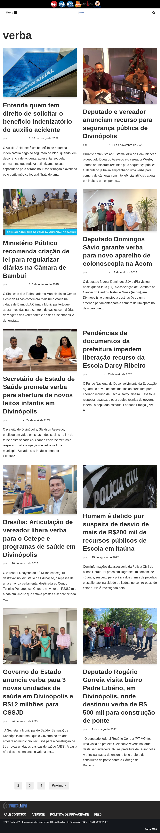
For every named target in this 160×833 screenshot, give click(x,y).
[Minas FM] (78, 4)
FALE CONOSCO (15, 814)
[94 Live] (54, 4)
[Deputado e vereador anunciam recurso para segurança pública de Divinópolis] (120, 76)
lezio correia (95, 374)
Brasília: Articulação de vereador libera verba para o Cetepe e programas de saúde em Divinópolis (39, 538)
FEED (97, 814)
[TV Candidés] (97, 4)
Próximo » (59, 785)
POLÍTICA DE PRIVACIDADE (69, 814)
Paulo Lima (15, 420)
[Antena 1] (87, 4)
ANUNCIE (38, 814)
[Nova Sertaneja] (70, 4)
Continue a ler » (132, 180)
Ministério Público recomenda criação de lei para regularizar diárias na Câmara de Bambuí (36, 259)
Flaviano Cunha (17, 138)
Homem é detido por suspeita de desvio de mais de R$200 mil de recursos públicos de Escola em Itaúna (116, 532)
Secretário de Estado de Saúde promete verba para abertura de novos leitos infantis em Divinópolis (39, 395)
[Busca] (153, 12)
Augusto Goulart (98, 272)
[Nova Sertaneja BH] (62, 4)
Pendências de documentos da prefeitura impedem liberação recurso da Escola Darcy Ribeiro (114, 349)
